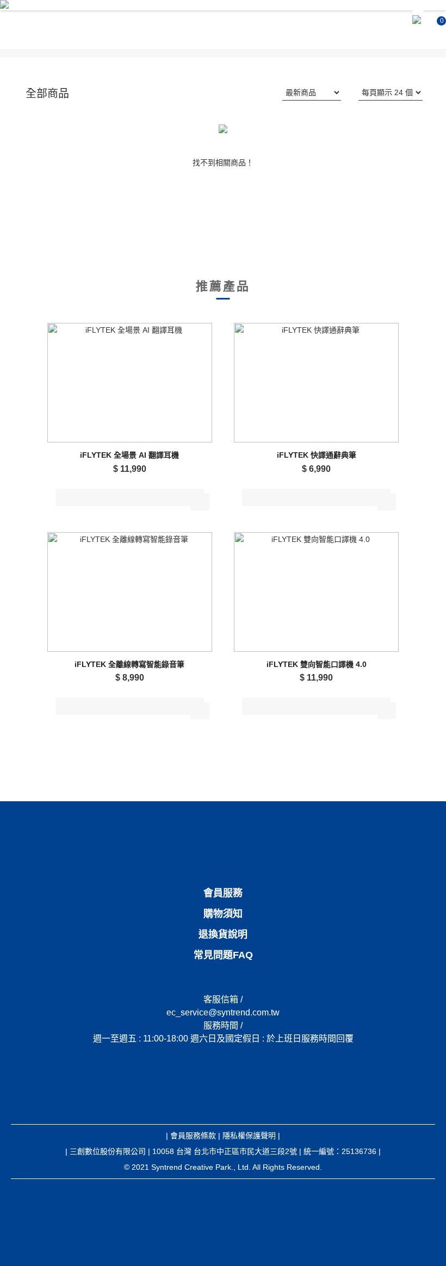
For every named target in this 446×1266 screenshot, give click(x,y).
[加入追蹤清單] (199, 502)
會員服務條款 (193, 1135)
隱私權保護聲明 (249, 1135)
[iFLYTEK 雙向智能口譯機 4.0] (316, 592)
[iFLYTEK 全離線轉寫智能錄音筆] (129, 592)
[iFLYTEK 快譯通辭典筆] (316, 382)
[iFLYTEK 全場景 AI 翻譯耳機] (129, 382)
